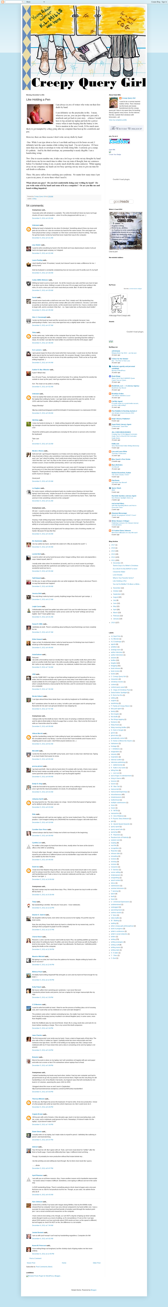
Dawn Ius (35, 867)
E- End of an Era (117, 695)
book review (115, 671)
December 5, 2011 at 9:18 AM (42, 822)
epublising (114, 703)
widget (140, 288)
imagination (115, 752)
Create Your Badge (115, 154)
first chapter (115, 714)
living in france (116, 778)
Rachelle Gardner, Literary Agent (124, 496)
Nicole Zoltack (37, 696)
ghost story (115, 735)
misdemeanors (116, 797)
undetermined (116, 904)
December (117, 563)
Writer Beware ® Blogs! (120, 521)
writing (34, 198)
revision (114, 864)
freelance (114, 722)
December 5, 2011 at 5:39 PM (42, 1065)
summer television (117, 888)
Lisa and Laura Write (119, 451)
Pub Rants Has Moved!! (119, 482)
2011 (113, 560)
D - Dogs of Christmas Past (120, 690)
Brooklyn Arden (118, 394)
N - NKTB (114, 811)
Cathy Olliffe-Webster (40, 280)
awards (113, 658)
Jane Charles (37, 1035)
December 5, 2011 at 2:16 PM (42, 1028)
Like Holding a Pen (120, 581)
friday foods (115, 725)
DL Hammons (37, 541)
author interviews (117, 655)
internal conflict (116, 760)
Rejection (114, 851)
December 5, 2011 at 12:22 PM (43, 908)
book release (115, 668)
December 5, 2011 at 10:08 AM (43, 879)
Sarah (34, 297)
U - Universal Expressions (120, 902)
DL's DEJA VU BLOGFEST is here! (125, 569)
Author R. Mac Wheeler (40, 370)
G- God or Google (117, 730)
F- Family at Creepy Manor (120, 706)
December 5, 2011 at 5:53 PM (42, 1092)
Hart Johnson (37, 1202)
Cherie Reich (37, 937)
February (116, 616)
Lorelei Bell (36, 554)
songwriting (115, 878)
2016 (113, 548)
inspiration (114, 757)
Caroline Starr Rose (39, 829)
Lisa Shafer (36, 245)
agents (113, 644)
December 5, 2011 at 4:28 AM (42, 273)
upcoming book (116, 910)
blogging (114, 666)
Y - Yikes (114, 955)
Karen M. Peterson (39, 1245)
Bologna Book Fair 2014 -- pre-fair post (124, 353)
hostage (114, 746)
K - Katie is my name (118, 768)
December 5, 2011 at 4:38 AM (42, 343)
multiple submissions (118, 802)
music (113, 808)
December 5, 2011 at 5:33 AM (42, 534)
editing (113, 698)
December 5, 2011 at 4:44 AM (42, 363)
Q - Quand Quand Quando (120, 824)
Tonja (34, 902)
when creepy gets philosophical (122, 926)
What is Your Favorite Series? (123, 578)
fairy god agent (116, 709)
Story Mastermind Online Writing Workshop (125, 446)
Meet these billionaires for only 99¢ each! (125, 532)
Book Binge (116, 376)
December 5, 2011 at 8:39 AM (42, 726)
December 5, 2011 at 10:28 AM (43, 895)
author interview (116, 652)
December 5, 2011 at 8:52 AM (42, 744)
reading (113, 843)
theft (112, 896)
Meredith (35, 751)
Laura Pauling (37, 260)
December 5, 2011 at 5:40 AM (42, 547)
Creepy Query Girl (128, 98)
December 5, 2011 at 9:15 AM (42, 792)
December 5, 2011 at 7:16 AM (42, 667)
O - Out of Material (117, 816)
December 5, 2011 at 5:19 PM (42, 1050)
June (115, 603)
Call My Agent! (117, 401)
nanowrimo (115, 813)
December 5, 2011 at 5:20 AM (42, 481)
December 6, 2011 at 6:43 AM (42, 1195)
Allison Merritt (37, 733)
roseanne (114, 867)
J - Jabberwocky (116, 765)
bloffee (113, 660)
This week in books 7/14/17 (120, 474)
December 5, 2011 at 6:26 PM (42, 1107)
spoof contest (115, 880)
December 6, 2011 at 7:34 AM (42, 1225)
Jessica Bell (36, 593)
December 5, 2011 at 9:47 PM (42, 1168)
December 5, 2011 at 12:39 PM (43, 949)
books (113, 674)
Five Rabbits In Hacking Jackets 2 (124, 411)
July (114, 600)
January (116, 619)
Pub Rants (115, 480)
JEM (33, 674)
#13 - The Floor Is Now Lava (121, 361)
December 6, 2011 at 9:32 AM (42, 1239)
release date (115, 853)
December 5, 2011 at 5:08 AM (42, 413)
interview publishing (118, 762)
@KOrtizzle (116, 351)
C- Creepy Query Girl (118, 676)
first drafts (114, 717)
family (113, 711)
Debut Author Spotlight (119, 692)
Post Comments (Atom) (44, 1267)
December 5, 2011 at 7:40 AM (42, 689)
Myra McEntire (117, 465)
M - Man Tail (115, 786)
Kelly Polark (36, 987)
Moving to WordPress (118, 370)
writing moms (115, 947)
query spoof (115, 827)
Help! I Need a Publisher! (121, 419)
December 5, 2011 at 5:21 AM (42, 501)
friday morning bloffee (118, 727)
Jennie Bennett (37, 1232)
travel (113, 899)
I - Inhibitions (115, 749)
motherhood (115, 800)
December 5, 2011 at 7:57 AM (42, 709)
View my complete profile (118, 120)
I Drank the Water (119, 572)
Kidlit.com (115, 444)
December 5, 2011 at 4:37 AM (42, 325)
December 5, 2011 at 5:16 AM (42, 444)
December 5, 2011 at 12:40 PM (43, 965)
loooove (114, 781)
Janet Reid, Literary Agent (121, 424)
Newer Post (31, 1263)
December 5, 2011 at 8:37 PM (42, 1140)
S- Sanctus (115, 870)
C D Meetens (37, 1004)
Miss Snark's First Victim (121, 459)
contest (113, 684)
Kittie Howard (37, 639)
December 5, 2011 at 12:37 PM (43, 930)
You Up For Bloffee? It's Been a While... (127, 584)
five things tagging (117, 719)
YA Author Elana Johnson (121, 531)
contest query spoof (118, 687)
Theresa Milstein (38, 1099)
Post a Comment (35, 1258)
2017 (113, 545)
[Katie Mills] (110, 152)
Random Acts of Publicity (119, 837)
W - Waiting (115, 921)
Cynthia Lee (36, 843)
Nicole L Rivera (38, 451)
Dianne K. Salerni (38, 915)
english (113, 701)
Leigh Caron (36, 606)
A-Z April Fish (115, 636)
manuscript (115, 789)
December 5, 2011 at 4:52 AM (42, 387)
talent (113, 894)
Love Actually (117, 575)
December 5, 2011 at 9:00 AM (42, 759)
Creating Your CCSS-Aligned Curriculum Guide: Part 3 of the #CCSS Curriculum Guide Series (124, 436)
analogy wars (115, 650)
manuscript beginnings (119, 792)
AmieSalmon (37, 654)
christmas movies (117, 682)
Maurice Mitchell (38, 956)
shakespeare (115, 875)
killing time (115, 770)
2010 (113, 623)
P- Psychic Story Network (120, 819)
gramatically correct (118, 738)
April (115, 609)
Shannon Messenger (119, 513)
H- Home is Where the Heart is (122, 741)
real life (113, 845)
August (116, 597)
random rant (115, 840)
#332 (113, 490)
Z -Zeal (113, 958)
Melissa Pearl (37, 972)
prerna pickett (37, 766)
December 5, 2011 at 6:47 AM (42, 632)
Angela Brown (37, 1114)
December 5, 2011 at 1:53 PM (42, 997)
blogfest (114, 663)
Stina (34, 332)
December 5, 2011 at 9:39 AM (42, 836)
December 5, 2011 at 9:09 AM (42, 777)
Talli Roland (36, 578)
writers (113, 937)
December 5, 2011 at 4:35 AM (42, 310)
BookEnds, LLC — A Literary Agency (125, 386)
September (117, 594)
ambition (114, 647)
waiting (113, 923)
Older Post (96, 1263)
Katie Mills (112, 149)
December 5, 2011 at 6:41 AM (42, 617)
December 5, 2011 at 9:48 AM (42, 860)
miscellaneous (116, 794)
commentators (133, 288)
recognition (115, 848)
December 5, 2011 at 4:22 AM (42, 253)
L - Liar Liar (115, 773)
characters (114, 679)
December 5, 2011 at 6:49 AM (42, 648)
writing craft (115, 945)
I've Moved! (115, 467)
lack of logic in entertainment (121, 776)
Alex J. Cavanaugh (39, 317)
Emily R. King (37, 784)
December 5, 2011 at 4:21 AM (42, 238)
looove (113, 784)
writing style (115, 950)
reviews (113, 859)
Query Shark (116, 488)
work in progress (117, 929)
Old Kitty (35, 420)
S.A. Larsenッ (37, 350)
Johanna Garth (37, 799)
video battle (115, 918)
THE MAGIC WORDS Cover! (121, 395)
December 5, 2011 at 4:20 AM (42, 218)
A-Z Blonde (115, 639)
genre (113, 733)
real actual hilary (118, 503)
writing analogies (117, 942)
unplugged (115, 907)
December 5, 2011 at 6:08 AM (42, 586)
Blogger (93, 1290)
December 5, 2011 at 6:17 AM (42, 599)
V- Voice (114, 915)
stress (113, 883)
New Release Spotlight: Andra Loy (122, 498)
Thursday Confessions (119, 453)
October (116, 591)
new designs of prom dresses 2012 (123, 413)
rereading (114, 856)
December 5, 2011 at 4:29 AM (42, 290)
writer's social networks (119, 934)
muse (113, 805)
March (115, 613)
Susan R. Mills (37, 624)
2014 (113, 551)
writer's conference (117, 931)
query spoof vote (117, 829)
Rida (34, 814)
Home (64, 1263)
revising (114, 862)
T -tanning (114, 891)
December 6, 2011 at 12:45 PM (43, 1254)
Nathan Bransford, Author (121, 473)
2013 (113, 554)
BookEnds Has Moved (119, 388)
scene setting (115, 872)
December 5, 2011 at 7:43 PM (42, 1124)
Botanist (35, 1057)
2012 (113, 557)
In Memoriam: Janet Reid (120, 426)
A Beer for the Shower (120, 359)
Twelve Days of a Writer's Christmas (125, 566)
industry (114, 754)
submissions (115, 886)
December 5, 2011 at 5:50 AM (42, 571)
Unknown (35, 225)
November (117, 588)
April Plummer (37, 1175)
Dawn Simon (36, 1132)
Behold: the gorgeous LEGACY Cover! (124, 515)
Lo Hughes (36, 488)
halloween (114, 743)
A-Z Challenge (116, 642)
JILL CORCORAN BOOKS (121, 432)
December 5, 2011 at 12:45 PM (43, 980)
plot (112, 821)
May (115, 606)
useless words (116, 912)
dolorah (35, 1147)
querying (114, 832)
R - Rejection (115, 835)
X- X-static (114, 953)
